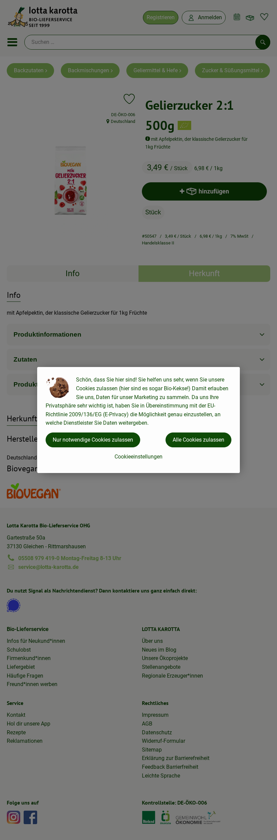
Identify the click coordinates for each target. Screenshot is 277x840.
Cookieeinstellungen (138, 456)
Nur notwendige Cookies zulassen (93, 440)
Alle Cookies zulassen (198, 440)
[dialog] (138, 420)
